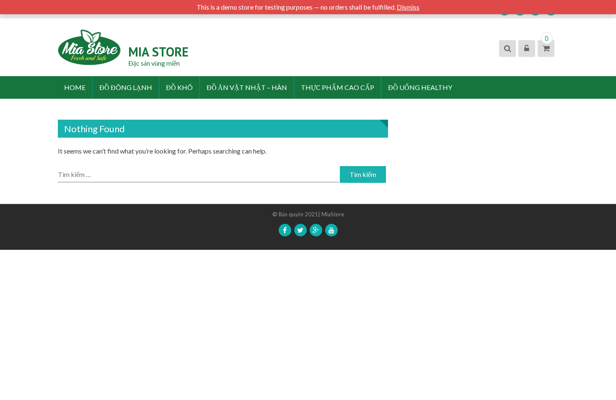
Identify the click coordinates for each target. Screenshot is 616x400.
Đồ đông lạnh (125, 87)
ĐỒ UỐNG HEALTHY (420, 87)
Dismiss (408, 7)
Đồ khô (179, 87)
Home (74, 87)
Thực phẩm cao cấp (337, 87)
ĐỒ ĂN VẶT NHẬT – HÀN (247, 87)
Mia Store (158, 52)
